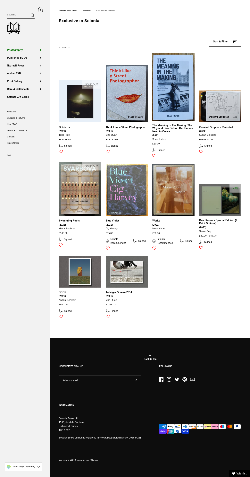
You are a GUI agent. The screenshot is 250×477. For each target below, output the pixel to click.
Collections (86, 11)
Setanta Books (82, 460)
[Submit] (32, 15)
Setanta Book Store (68, 11)
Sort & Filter (220, 41)
